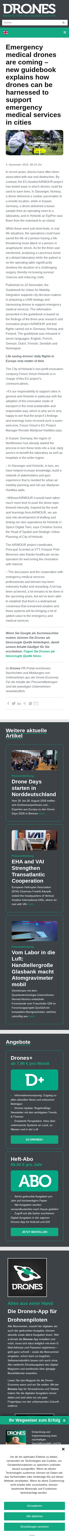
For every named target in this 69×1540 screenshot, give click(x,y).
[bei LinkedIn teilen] (19, 703)
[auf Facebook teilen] (8, 703)
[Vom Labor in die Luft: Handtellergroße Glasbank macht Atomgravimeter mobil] (34, 932)
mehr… (43, 813)
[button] (63, 1449)
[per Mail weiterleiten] (36, 703)
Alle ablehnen (34, 1516)
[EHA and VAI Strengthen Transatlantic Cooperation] (34, 841)
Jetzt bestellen (34, 1231)
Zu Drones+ (34, 1139)
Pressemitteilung (23, 775)
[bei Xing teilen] (24, 703)
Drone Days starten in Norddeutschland (34, 788)
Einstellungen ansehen (35, 1526)
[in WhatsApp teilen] (30, 703)
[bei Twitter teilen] (13, 703)
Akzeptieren (34, 1505)
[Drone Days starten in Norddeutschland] (34, 761)
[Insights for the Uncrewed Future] (28, 8)
